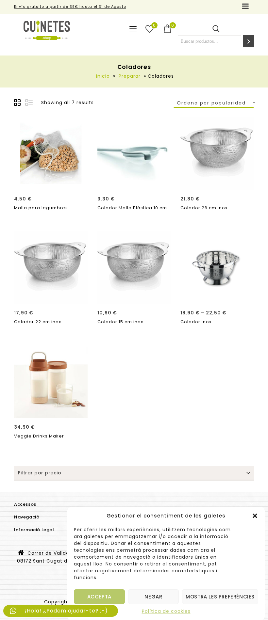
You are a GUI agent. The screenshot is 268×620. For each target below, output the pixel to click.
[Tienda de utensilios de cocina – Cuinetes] (46, 30)
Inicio (103, 76)
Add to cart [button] (51, 183)
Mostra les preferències (220, 596)
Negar (153, 596)
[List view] (29, 103)
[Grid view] (18, 103)
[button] (255, 516)
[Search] (248, 41)
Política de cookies (166, 611)
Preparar (130, 76)
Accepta (99, 596)
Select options (217, 297)
